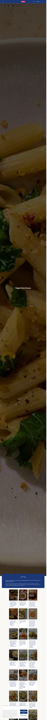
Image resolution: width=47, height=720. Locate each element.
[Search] (34, 2)
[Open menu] (2, 1)
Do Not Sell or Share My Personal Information (24, 715)
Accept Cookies (24, 710)
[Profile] (43, 1)
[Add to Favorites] (16, 591)
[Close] (27, 708)
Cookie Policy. (10, 717)
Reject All (23, 712)
